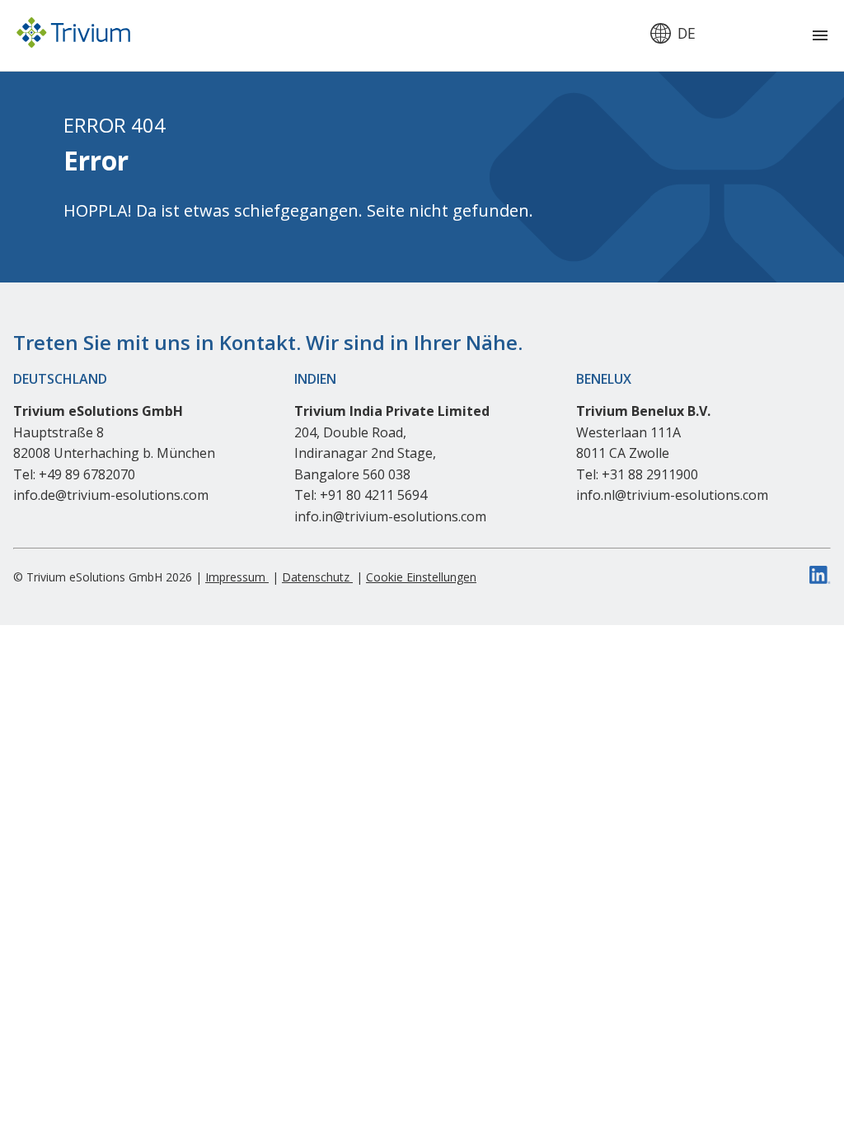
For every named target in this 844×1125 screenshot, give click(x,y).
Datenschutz (317, 577)
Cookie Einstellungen (421, 577)
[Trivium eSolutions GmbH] (73, 35)
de (687, 33)
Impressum (237, 577)
